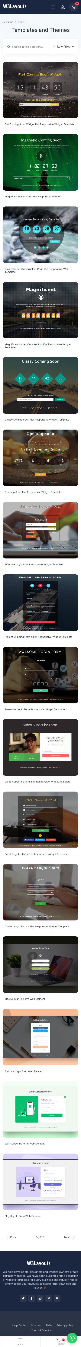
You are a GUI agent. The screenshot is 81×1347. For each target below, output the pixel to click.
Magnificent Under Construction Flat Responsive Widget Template (38, 346)
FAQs (49, 1325)
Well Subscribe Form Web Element (25, 1143)
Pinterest (48, 1298)
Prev (13, 1237)
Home (9, 21)
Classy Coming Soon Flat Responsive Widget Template (37, 419)
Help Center (19, 1325)
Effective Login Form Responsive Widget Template (34, 564)
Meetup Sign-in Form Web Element (25, 998)
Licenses (36, 1325)
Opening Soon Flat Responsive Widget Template (33, 492)
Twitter (23, 1298)
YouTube (57, 1298)
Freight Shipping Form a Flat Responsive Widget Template (38, 636)
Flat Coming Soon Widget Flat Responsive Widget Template (39, 124)
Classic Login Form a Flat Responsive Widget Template (37, 926)
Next (67, 1237)
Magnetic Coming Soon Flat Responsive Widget (32, 196)
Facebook (31, 1298)
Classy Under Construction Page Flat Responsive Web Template (37, 270)
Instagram (40, 1298)
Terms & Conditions (42, 1330)
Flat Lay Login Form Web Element (24, 1071)
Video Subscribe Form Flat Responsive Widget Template (37, 781)
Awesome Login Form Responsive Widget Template (35, 709)
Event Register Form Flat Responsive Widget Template (36, 854)
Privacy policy (65, 1325)
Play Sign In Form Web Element (23, 1216)
